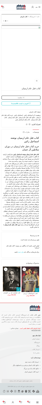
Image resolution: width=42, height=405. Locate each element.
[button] (37, 290)
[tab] (36, 131)
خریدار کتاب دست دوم (32, 362)
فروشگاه (32, 16)
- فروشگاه (37, 342)
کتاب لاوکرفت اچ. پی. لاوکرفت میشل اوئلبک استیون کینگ (11, 293)
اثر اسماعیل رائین (29, 115)
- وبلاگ (38, 346)
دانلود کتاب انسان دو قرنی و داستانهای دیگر (26, 365)
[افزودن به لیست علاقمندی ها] (24, 269)
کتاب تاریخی (23, 16)
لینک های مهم (36, 335)
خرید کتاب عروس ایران (32, 372)
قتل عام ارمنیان (13, 117)
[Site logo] (21, 7)
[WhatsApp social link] (26, 124)
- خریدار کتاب (36, 349)
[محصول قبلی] (8, 21)
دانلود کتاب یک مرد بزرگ (31, 368)
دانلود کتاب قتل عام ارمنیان (27, 117)
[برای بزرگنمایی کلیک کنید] (36, 81)
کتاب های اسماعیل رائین (22, 119)
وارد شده (21, 252)
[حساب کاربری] (33, 7)
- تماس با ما (36, 353)
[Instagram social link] (29, 124)
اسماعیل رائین (18, 115)
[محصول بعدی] (4, 21)
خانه (38, 16)
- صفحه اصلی (36, 339)
